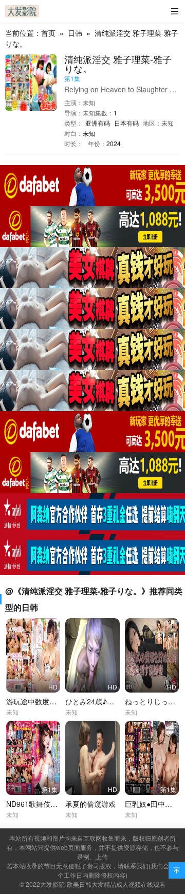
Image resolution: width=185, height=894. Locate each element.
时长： (73, 143)
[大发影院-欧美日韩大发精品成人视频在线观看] (22, 11)
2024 (113, 143)
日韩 (75, 33)
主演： (73, 102)
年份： (97, 143)
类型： (73, 122)
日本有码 (126, 122)
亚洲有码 (97, 122)
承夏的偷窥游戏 (90, 804)
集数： (104, 112)
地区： (152, 122)
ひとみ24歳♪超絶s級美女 (105, 701)
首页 (48, 33)
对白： (73, 133)
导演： (73, 112)
